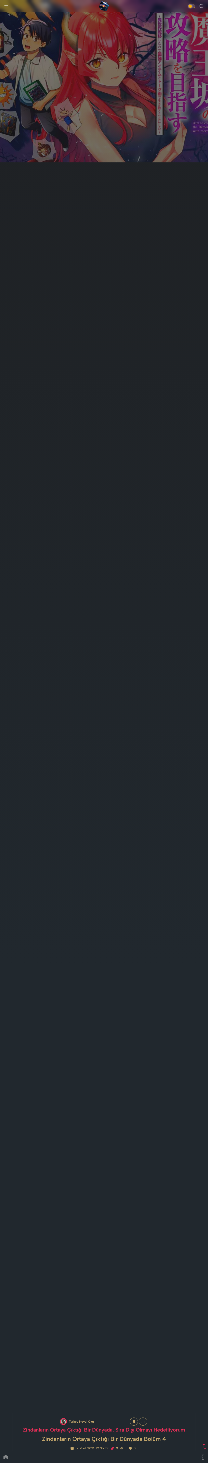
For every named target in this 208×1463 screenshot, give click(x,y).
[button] (104, 1457)
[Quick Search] (201, 6)
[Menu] (6, 6)
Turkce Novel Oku (81, 1421)
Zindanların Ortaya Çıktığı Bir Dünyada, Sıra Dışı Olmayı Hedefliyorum (104, 1430)
